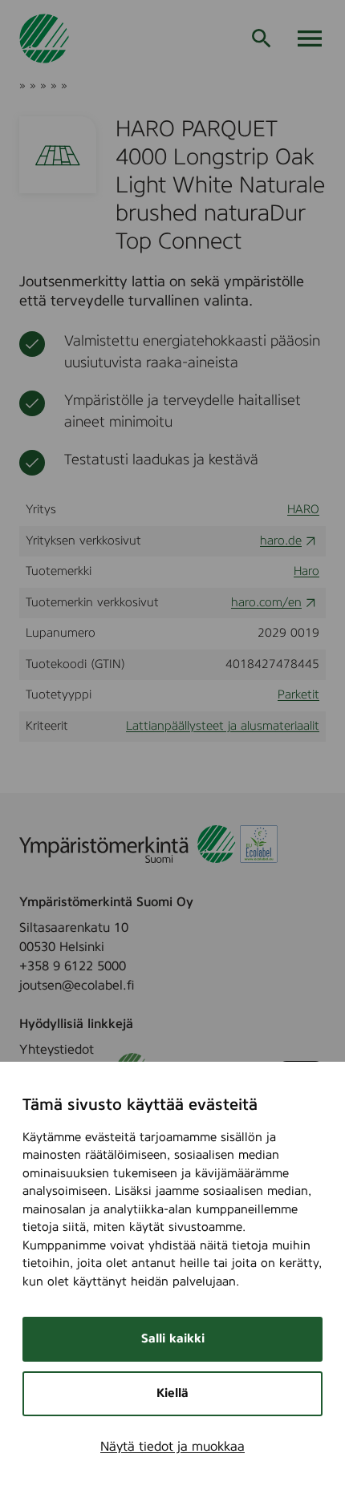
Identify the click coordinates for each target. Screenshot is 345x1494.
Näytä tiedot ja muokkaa (172, 1446)
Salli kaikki (173, 1339)
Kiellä (172, 1393)
